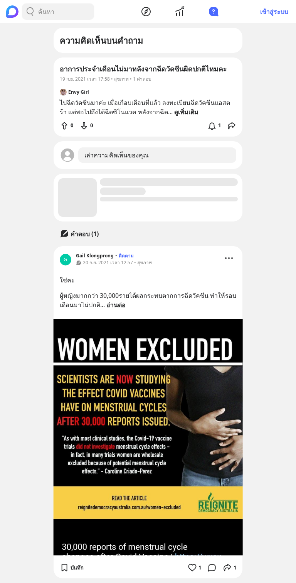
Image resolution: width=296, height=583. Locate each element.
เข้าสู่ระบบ (274, 11)
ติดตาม (126, 255)
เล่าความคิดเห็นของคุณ (116, 155)
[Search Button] (30, 11)
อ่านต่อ (116, 305)
